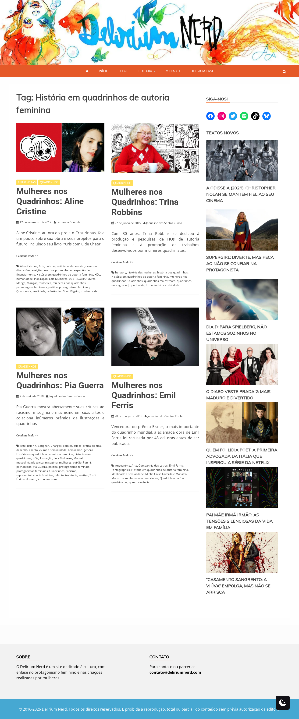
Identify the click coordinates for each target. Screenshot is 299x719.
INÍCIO (103, 71)
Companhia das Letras (153, 466)
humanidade (24, 279)
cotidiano (63, 266)
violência (144, 482)
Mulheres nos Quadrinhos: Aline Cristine (50, 201)
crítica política (92, 446)
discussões (23, 270)
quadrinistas (119, 482)
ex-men (44, 450)
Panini (87, 462)
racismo (71, 471)
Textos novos (222, 132)
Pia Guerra (40, 467)
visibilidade (172, 285)
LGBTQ (81, 279)
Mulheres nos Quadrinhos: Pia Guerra (60, 380)
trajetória (71, 475)
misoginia (51, 462)
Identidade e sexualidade (127, 474)
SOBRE (123, 71)
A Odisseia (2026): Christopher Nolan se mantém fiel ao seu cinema (241, 194)
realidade (39, 291)
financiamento (25, 274)
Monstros (117, 478)
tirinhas (86, 291)
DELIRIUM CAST (202, 71)
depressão (77, 266)
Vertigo (83, 475)
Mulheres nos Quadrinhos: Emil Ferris (143, 395)
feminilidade (58, 450)
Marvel (78, 458)
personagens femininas (31, 287)
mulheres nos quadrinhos (69, 283)
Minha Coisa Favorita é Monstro (166, 474)
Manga (20, 283)
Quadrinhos (24, 291)
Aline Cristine (28, 266)
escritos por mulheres (58, 270)
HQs (97, 274)
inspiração (41, 279)
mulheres (45, 283)
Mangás (32, 283)
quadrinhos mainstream (159, 281)
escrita (33, 450)
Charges (56, 446)
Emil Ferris (176, 466)
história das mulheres (142, 272)
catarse (51, 266)
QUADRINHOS (49, 182)
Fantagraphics (120, 470)
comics (67, 446)
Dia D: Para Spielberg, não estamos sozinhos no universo (236, 333)
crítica (78, 446)
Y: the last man (47, 479)
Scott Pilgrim (71, 291)
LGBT (72, 279)
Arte (41, 266)
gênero (88, 450)
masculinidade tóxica (30, 462)
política (53, 287)
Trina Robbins (155, 285)
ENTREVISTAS (27, 182)
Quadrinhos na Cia (172, 478)
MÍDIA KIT (173, 71)
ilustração (45, 458)
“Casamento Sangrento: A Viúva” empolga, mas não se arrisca (238, 586)
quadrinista (137, 285)
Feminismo (75, 450)
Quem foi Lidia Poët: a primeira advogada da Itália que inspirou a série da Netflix (241, 456)
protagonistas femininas (32, 471)
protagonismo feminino (74, 287)
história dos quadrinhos (172, 272)
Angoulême (122, 466)
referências (54, 291)
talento (59, 475)
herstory (120, 272)
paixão (77, 462)
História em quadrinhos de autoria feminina (64, 274)
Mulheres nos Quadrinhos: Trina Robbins (144, 202)
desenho (91, 266)
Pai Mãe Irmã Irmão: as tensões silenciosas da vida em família (239, 521)
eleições (37, 270)
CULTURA (145, 71)
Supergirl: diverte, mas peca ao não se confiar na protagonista (240, 264)
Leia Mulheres (58, 279)
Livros (92, 279)
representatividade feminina (34, 475)
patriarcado (24, 467)
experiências (82, 270)
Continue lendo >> (27, 256)
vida (94, 291)
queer (133, 482)
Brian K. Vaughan (38, 446)
